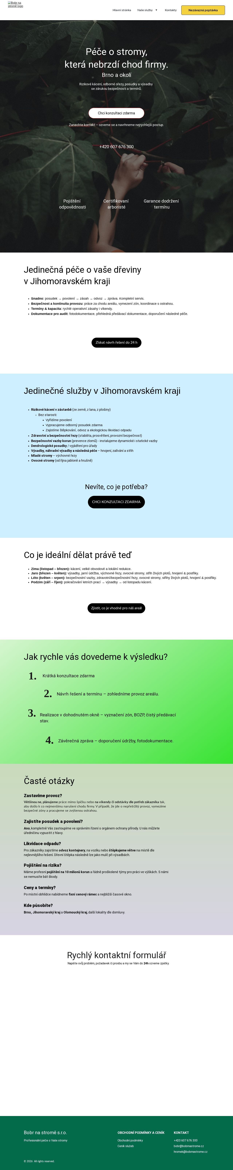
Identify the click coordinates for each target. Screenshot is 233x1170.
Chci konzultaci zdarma (116, 113)
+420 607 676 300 (116, 146)
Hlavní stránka (122, 10)
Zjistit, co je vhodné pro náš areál (116, 608)
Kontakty (171, 10)
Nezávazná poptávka (203, 10)
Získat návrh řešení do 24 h (116, 342)
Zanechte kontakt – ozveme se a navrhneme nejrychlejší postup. (116, 125)
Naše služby (145, 10)
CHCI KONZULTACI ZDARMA (116, 502)
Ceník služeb (126, 1146)
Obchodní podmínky (130, 1140)
